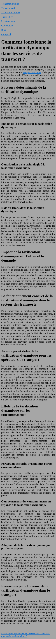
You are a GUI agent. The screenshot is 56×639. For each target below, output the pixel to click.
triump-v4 (6, 34)
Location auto (8, 21)
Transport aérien (9, 8)
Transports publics (10, 3)
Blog (3, 30)
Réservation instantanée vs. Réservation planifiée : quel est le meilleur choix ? (25, 635)
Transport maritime (10, 12)
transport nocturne (32, 72)
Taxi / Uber (6, 17)
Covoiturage (7, 25)
